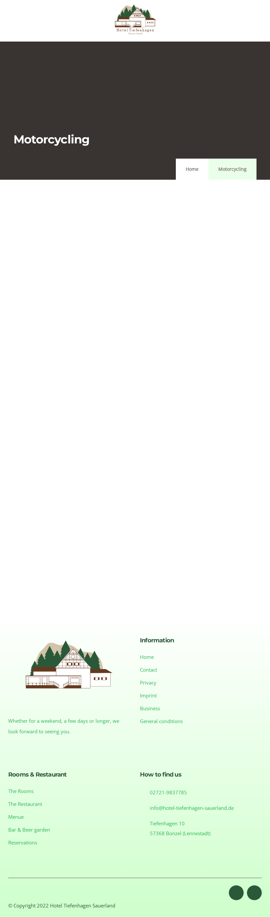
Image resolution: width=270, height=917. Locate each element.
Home (192, 169)
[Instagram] (254, 892)
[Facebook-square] (236, 892)
